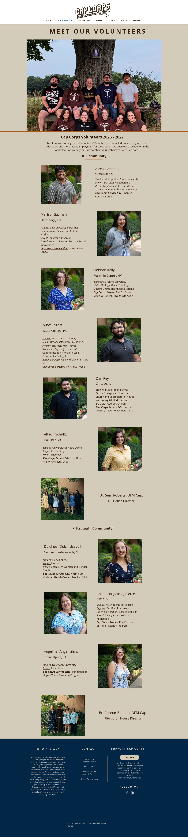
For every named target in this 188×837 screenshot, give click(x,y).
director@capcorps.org (89, 779)
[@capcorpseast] (132, 793)
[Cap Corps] (127, 793)
